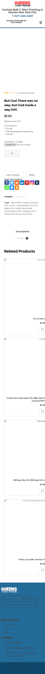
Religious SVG (29, 211)
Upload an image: (13, 141)
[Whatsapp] (6, 187)
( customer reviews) (25, 93)
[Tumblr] (37, 182)
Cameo (26, 203)
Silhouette (9, 214)
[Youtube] (13, 614)
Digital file (9, 208)
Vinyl (30, 214)
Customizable (22, 205)
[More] (17, 187)
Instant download (23, 208)
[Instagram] (32, 182)
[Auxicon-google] (18, 614)
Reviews (22, 238)
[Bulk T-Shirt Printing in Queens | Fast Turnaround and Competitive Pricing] (22, 3)
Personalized (10, 211)
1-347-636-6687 (22, 16)
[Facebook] (6, 182)
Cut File (33, 205)
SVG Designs (20, 197)
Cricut (12, 205)
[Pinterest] (27, 182)
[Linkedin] (22, 182)
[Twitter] (11, 182)
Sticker (18, 214)
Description (22, 231)
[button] (16, 22)
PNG (20, 211)
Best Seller (16, 203)
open (36, 40)
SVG (25, 214)
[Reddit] (17, 182)
